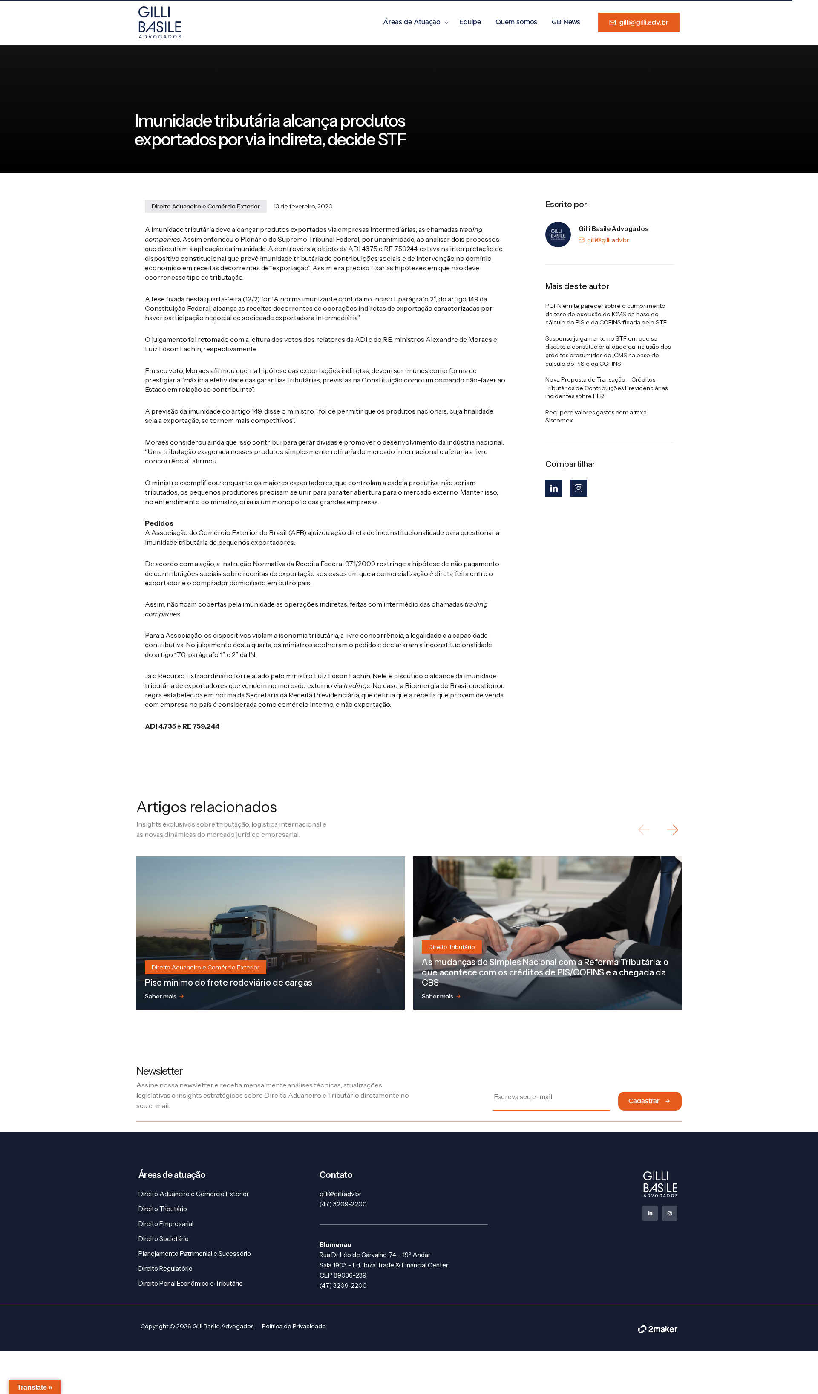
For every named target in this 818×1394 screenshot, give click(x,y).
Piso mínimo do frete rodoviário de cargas (228, 983)
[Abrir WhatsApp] (796, 1372)
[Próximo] (672, 829)
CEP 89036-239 (343, 1275)
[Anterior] (644, 829)
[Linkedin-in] (650, 1213)
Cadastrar (644, 1101)
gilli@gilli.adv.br (608, 240)
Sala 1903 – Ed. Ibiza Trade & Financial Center (384, 1265)
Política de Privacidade (294, 1326)
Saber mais (160, 996)
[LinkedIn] (553, 488)
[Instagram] (578, 488)
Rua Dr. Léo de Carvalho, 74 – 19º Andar (375, 1255)
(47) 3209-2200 (343, 1204)
